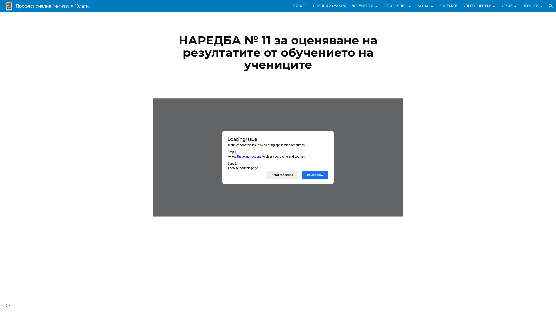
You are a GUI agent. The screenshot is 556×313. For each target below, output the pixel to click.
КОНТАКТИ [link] (448, 6)
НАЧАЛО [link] (300, 6)
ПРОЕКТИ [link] (530, 6)
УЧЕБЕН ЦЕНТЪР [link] (477, 6)
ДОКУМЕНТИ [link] (362, 6)
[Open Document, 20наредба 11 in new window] (395, 104)
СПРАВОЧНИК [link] (395, 6)
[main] (278, 53)
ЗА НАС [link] (423, 6)
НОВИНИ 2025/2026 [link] (329, 6)
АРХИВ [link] (506, 6)
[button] (551, 6)
